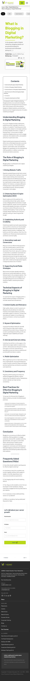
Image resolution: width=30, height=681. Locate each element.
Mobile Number (7, 516)
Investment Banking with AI (8, 647)
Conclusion (7, 95)
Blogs (2, 623)
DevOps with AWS (5, 641)
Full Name (6, 524)
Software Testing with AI (7, 650)
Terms (2, 674)
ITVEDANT (15, 56)
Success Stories (5, 617)
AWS (10, 13)
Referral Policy (20, 674)
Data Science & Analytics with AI (9, 636)
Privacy (11, 674)
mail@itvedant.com (6, 585)
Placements (4, 606)
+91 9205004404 (5, 589)
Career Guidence (19, 13)
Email (5, 532)
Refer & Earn (4, 611)
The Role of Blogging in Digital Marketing (13, 87)
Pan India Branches (6, 580)
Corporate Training (6, 620)
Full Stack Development (7, 638)
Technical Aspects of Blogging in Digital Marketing (15, 89)
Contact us (4, 626)
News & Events (5, 614)
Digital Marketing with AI (7, 644)
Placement (7, 674)
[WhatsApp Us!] (10, 595)
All (3, 13)
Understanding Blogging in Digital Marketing (14, 84)
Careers (3, 608)
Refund (15, 674)
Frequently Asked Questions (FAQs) (12, 98)
